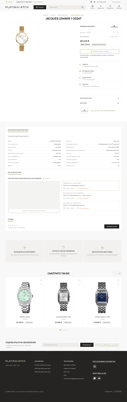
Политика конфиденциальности (74, 378)
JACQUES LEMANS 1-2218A (63, 317)
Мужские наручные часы (42, 368)
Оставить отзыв (112, 226)
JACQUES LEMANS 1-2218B (102, 317)
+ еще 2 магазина (38, 2)
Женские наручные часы (42, 372)
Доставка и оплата (69, 365)
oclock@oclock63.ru (104, 361)
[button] (115, 273)
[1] (83, 7)
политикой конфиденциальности (109, 345)
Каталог (41, 7)
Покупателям (116, 2)
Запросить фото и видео (101, 51)
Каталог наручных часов (43, 365)
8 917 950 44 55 (101, 2)
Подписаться (87, 345)
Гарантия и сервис (69, 368)
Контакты (67, 372)
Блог (65, 375)
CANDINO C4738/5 (25, 317)
